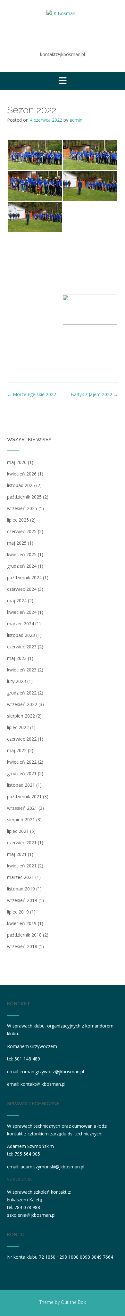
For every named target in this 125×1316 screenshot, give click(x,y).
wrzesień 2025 (22, 508)
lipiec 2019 (18, 912)
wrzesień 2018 (22, 946)
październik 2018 (24, 935)
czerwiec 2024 (22, 589)
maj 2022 (17, 750)
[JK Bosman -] (62, 26)
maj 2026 (17, 462)
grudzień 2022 (22, 693)
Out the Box (73, 1302)
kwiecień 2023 (22, 670)
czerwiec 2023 (22, 647)
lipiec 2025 (18, 520)
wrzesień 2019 (22, 900)
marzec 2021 (20, 877)
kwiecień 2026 (22, 474)
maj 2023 (17, 658)
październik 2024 (24, 577)
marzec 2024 (20, 624)
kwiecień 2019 (22, 923)
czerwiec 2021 (22, 843)
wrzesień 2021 (22, 808)
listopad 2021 (21, 785)
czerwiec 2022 (22, 739)
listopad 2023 (21, 635)
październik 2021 (24, 796)
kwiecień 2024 (22, 612)
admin (76, 120)
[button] (62, 81)
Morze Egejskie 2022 (31, 394)
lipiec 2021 (18, 831)
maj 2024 (17, 600)
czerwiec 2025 (22, 531)
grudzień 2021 (22, 773)
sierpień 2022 (21, 716)
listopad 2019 (21, 889)
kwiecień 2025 (22, 554)
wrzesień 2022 (22, 704)
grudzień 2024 (22, 566)
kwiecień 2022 (22, 762)
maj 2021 (17, 854)
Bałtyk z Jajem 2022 (94, 394)
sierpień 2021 (21, 819)
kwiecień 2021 (22, 866)
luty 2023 (16, 681)
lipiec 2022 (18, 727)
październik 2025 (24, 497)
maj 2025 (17, 543)
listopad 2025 (21, 485)
